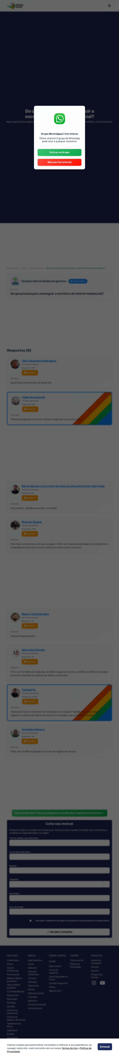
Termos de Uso (69, 1048)
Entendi (105, 1046)
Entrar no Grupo (59, 152)
